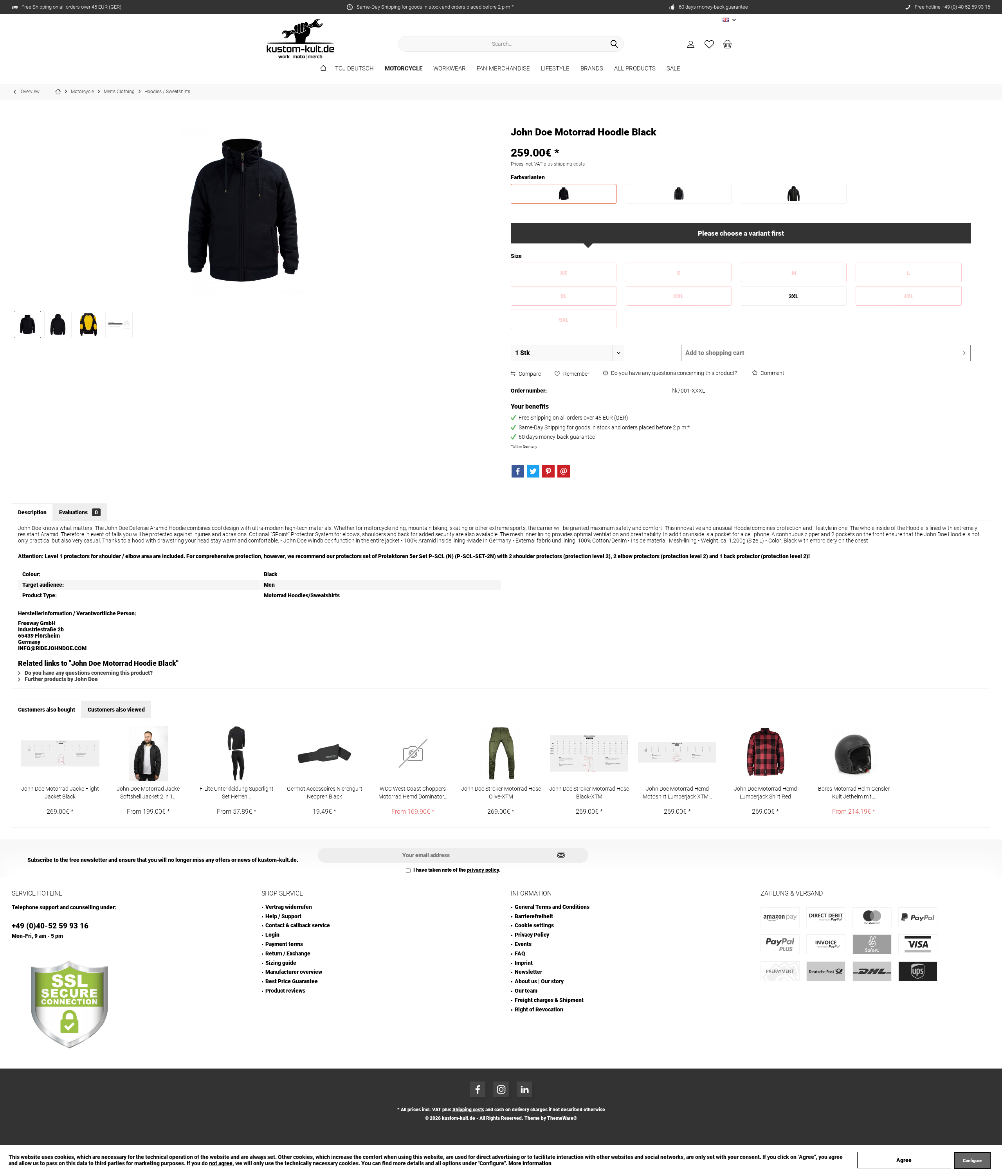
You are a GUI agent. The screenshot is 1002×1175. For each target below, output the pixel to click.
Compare (529, 374)
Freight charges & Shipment (549, 1000)
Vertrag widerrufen (288, 907)
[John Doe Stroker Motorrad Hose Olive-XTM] (501, 753)
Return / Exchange (287, 953)
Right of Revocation (539, 1009)
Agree (904, 1160)
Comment (771, 373)
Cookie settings (534, 925)
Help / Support (283, 916)
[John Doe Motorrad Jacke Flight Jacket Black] (60, 753)
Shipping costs (468, 1109)
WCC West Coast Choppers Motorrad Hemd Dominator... (412, 793)
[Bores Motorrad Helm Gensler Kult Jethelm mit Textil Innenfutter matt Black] (853, 753)
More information (529, 1163)
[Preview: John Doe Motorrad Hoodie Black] (27, 324)
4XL (909, 296)
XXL (679, 296)
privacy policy (483, 870)
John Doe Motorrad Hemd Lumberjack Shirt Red (765, 793)
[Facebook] (518, 471)
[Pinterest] (548, 471)
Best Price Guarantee (291, 981)
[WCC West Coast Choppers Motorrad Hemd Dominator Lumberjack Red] (413, 753)
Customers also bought (46, 709)
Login (272, 935)
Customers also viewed (116, 709)
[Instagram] (501, 1089)
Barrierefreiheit (534, 916)
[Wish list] (709, 44)
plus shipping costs (564, 164)
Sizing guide (280, 963)
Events (523, 944)
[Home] (323, 69)
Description (32, 512)
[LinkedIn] (524, 1089)
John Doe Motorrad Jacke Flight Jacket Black (60, 793)
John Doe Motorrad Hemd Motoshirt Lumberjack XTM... (677, 793)
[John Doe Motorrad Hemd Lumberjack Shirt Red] (765, 753)
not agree (220, 1163)
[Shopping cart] (727, 44)
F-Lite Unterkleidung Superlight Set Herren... (237, 793)
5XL (564, 320)
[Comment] (741, 143)
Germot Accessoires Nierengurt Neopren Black (324, 793)
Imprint (524, 963)
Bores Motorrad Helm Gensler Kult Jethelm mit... (854, 793)
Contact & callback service (297, 925)
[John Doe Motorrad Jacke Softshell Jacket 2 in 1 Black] (148, 753)
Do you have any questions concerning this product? (673, 373)
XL (563, 296)
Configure (972, 1160)
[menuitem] (727, 44)
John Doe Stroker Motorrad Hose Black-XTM (589, 793)
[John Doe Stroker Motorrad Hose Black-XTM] (589, 753)
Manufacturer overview (293, 972)
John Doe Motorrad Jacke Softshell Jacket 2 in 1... (148, 793)
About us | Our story (539, 981)
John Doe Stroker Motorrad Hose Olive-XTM (501, 793)
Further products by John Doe (60, 679)
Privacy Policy (532, 935)
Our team (526, 991)
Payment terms (284, 944)
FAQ (520, 953)
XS (563, 273)
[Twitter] (533, 471)
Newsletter (528, 972)
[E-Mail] (563, 471)
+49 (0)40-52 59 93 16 (50, 925)
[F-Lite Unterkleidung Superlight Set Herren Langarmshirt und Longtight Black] (236, 753)
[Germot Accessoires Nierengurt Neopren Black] (325, 753)
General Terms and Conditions (552, 907)
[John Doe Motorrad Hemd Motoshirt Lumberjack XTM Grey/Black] (677, 753)
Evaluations (78, 512)
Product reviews (285, 991)
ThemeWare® (562, 1118)
